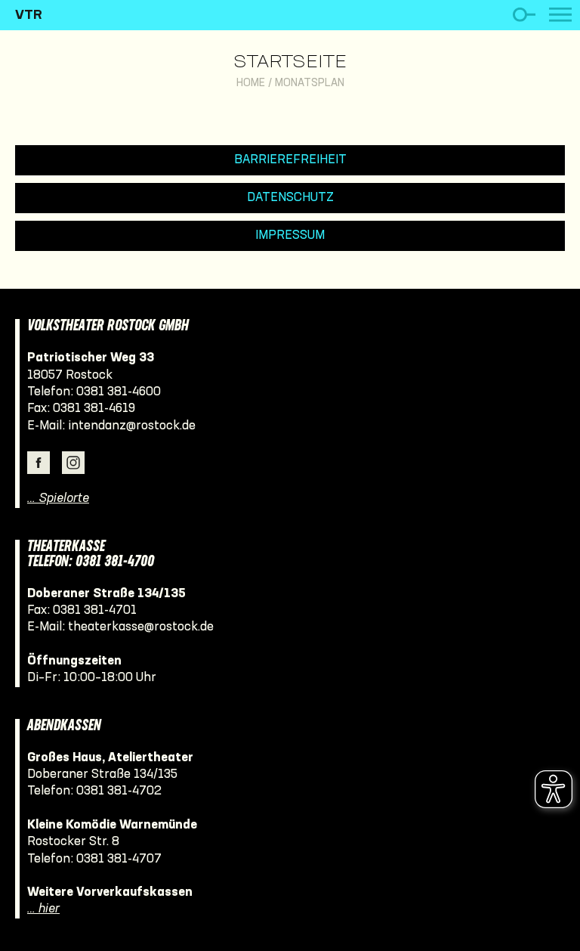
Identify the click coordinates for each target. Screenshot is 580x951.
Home (250, 83)
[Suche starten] (523, 15)
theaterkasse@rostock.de (141, 627)
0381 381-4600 (118, 392)
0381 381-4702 (119, 791)
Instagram (73, 462)
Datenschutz (290, 197)
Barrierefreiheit (290, 159)
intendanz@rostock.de (132, 426)
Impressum (290, 235)
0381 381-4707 (119, 859)
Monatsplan (309, 83)
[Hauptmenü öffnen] (560, 15)
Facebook (38, 462)
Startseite (290, 63)
